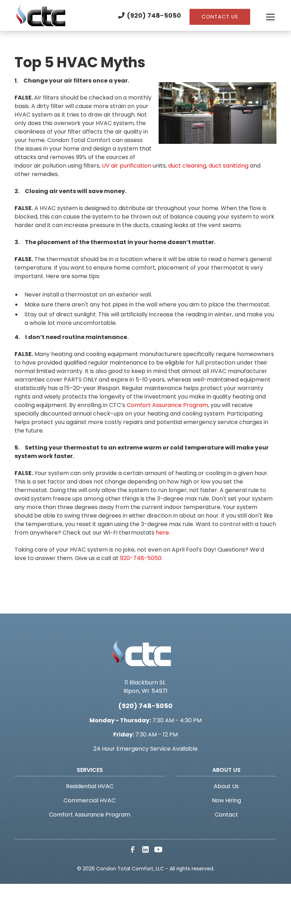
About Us (226, 786)
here (162, 533)
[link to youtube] (158, 849)
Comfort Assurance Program (167, 405)
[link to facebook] (132, 849)
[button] (263, 17)
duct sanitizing (228, 166)
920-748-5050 (140, 558)
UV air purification (126, 166)
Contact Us (220, 16)
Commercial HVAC (90, 800)
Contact (226, 814)
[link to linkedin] (145, 849)
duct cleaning (187, 166)
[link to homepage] (41, 15)
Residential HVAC (90, 786)
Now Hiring (226, 800)
